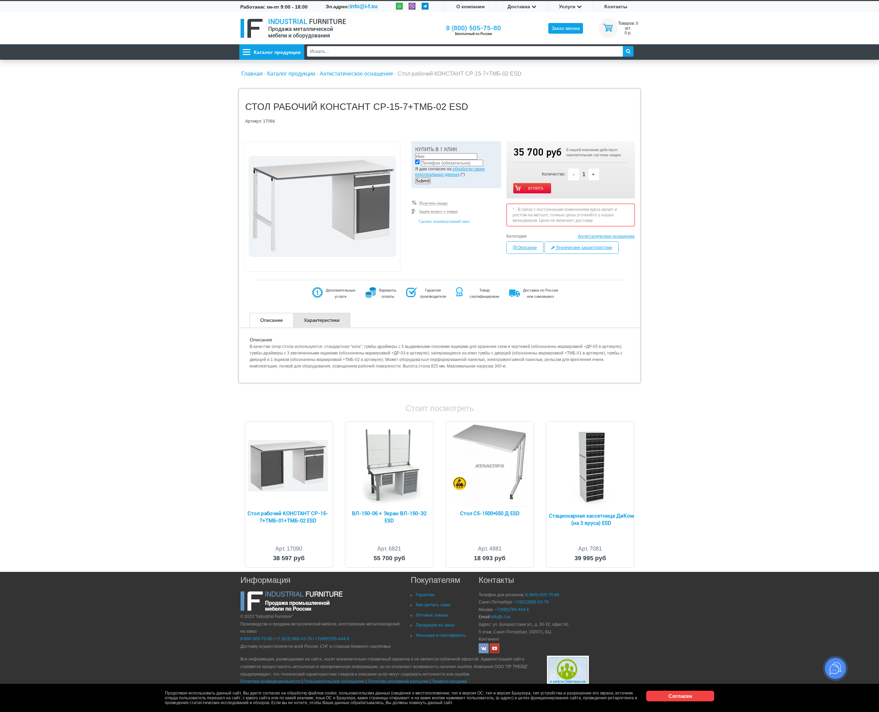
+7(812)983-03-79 (531, 602)
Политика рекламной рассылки (398, 681)
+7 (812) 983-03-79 (293, 638)
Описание (526, 247)
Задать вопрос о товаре (438, 211)
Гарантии (425, 594)
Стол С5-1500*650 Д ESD (490, 513)
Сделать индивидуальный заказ (444, 221)
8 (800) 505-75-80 (473, 28)
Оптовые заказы (432, 615)
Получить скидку (433, 203)
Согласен (680, 696)
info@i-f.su (364, 6)
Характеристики (322, 320)
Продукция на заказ (435, 625)
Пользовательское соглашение (334, 681)
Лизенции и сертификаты (441, 635)
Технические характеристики (583, 247)
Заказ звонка (565, 28)
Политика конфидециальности (270, 681)
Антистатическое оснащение (606, 236)
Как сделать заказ (433, 604)
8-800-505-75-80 (256, 638)
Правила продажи (449, 681)
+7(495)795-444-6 (332, 638)
